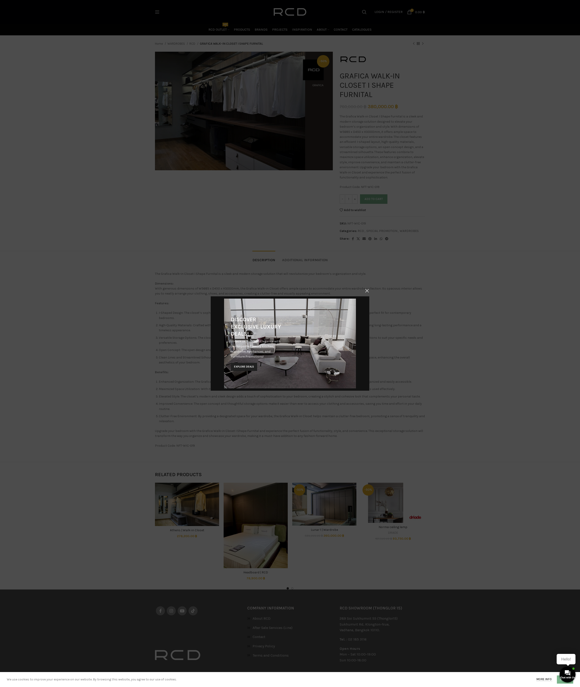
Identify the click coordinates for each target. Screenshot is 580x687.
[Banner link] (290, 343)
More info (544, 679)
